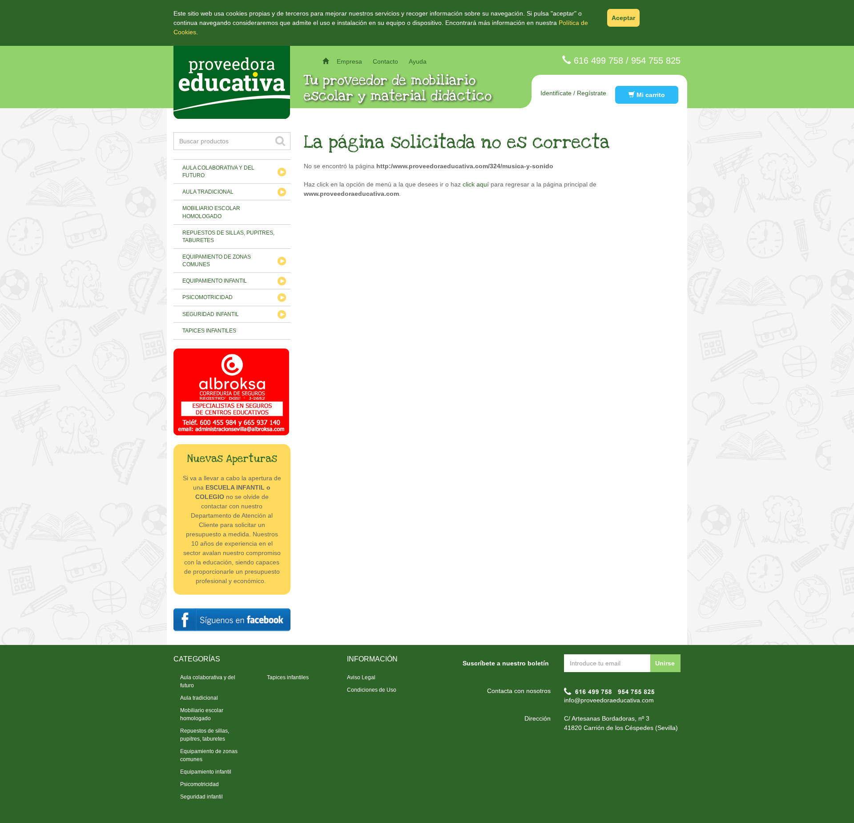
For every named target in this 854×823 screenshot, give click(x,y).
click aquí (476, 184)
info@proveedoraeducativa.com (609, 700)
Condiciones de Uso (371, 690)
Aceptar (623, 17)
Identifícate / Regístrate (573, 93)
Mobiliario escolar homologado (211, 212)
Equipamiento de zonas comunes (216, 261)
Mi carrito (650, 94)
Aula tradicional (208, 192)
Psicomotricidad (207, 297)
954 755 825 (656, 60)
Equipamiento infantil (214, 281)
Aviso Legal (361, 677)
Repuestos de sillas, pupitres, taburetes (228, 236)
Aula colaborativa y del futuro (218, 171)
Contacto (385, 61)
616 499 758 (598, 60)
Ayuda (418, 61)
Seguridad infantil (210, 314)
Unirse (665, 663)
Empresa (349, 61)
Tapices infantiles (209, 331)
